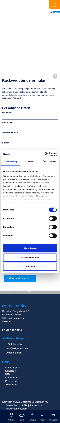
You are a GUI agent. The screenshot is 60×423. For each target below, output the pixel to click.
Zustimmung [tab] (11, 161)
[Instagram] (29, 330)
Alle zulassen (30, 248)
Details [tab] (30, 161)
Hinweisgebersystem (16, 408)
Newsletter (10, 370)
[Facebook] (24, 330)
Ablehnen (30, 266)
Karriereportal (12, 377)
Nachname (7, 122)
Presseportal (12, 381)
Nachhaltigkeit (12, 367)
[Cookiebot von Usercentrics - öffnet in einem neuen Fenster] (44, 154)
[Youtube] (33, 330)
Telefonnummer (10, 132)
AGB (24, 405)
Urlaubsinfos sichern (19, 278)
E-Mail (5, 143)
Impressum (36, 405)
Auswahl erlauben (30, 257)
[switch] (53, 218)
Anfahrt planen (13, 352)
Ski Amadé (10, 384)
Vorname (7, 112)
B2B (7, 374)
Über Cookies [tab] (49, 161)
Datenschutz (12, 405)
